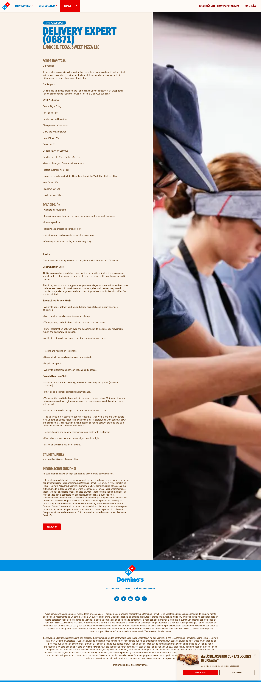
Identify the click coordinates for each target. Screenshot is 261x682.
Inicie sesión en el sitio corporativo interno (219, 5)
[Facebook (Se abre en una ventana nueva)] (123, 598)
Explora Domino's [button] (23, 5)
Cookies (126, 588)
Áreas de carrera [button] (47, 5)
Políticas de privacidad (144, 588)
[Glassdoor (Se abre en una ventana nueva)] (144, 598)
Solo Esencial (237, 673)
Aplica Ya (52, 527)
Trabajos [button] (67, 5)
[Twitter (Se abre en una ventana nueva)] (116, 598)
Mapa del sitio (112, 588)
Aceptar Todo (200, 673)
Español (252, 5)
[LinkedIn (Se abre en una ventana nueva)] (130, 598)
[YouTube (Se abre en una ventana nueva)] (137, 598)
